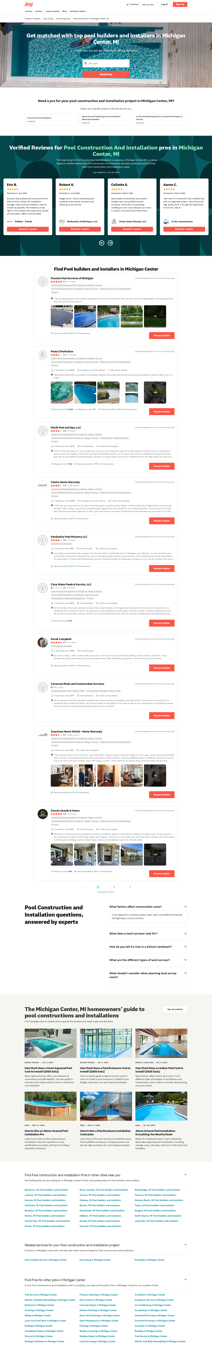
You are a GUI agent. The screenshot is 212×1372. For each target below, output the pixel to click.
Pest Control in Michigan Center (96, 1299)
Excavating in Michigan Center (95, 1259)
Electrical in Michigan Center (39, 1305)
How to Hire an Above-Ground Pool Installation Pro (46, 1132)
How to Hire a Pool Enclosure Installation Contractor (105, 1132)
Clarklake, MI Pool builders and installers (46, 1205)
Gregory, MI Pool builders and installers (155, 1210)
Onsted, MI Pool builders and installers (100, 1220)
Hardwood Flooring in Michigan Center (154, 1315)
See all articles (175, 1009)
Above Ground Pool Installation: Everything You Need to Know (155, 1132)
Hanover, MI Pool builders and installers (155, 1195)
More (64, 11)
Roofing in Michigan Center (38, 1325)
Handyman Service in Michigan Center (154, 1299)
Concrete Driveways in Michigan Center (155, 1320)
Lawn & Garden (53, 11)
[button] (62, 316)
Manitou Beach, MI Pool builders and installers (159, 1200)
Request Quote (162, 335)
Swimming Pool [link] (63, 18)
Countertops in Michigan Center (151, 1310)
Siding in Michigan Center (38, 1315)
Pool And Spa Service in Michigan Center (45, 1259)
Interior (28, 11)
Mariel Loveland (144, 1062)
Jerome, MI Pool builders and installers (100, 1195)
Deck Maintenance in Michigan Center (99, 1320)
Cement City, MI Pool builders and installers (47, 1220)
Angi (27, 1125)
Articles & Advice (78, 11)
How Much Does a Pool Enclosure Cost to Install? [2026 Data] (105, 1069)
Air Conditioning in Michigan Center (153, 1305)
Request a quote (28, 229)
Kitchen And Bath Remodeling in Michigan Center (50, 1299)
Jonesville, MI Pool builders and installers (156, 1220)
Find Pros (106, 74)
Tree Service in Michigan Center (41, 1294)
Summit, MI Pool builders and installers (45, 1200)
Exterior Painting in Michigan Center (98, 1310)
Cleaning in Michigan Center (39, 1310)
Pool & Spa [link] (48, 18)
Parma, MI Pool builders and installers (45, 1226)
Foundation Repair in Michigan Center (44, 1331)
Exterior (39, 11)
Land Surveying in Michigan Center (98, 1341)
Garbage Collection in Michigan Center (44, 1341)
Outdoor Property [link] (32, 18)
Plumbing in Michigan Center (149, 1259)
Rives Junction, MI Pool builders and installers (104, 1189)
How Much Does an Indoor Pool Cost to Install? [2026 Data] (159, 1069)
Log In (164, 4)
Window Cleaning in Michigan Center (98, 1331)
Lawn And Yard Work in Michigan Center (45, 1320)
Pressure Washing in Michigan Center (99, 1294)
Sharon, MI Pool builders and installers (100, 1205)
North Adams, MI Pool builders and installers (158, 1215)
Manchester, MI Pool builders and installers (102, 1210)
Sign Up (180, 4)
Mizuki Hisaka (32, 1062)
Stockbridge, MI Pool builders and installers (157, 1189)
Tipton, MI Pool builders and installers (155, 1205)
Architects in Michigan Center (150, 1294)
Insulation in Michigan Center (150, 1325)
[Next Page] (130, 887)
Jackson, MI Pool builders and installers (45, 1195)
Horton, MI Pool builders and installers (45, 1215)
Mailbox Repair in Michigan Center (97, 1336)
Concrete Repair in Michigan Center (98, 1305)
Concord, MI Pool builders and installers (100, 1226)
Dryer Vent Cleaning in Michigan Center (100, 1315)
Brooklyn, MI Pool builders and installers (46, 1210)
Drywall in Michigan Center (39, 1336)
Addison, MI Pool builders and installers (100, 1215)
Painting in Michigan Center (94, 1325)
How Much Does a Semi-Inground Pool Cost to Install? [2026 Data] (48, 1069)
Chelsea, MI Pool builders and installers (100, 1200)
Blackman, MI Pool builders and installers (46, 1189)
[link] (10, 221)
